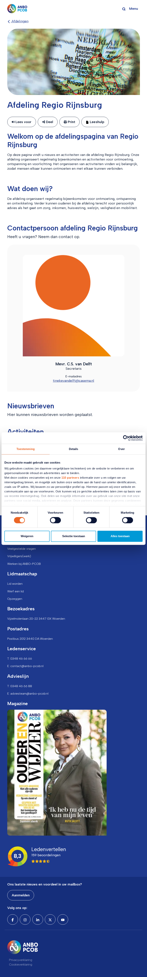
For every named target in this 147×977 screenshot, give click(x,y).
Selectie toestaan (73, 536)
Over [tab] (121, 449)
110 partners (70, 477)
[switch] (55, 520)
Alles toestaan (120, 536)
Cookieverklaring (20, 964)
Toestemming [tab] (25, 449)
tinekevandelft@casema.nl (73, 381)
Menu (133, 8)
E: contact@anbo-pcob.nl (25, 666)
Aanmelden (21, 895)
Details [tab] (73, 449)
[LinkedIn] (37, 919)
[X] (50, 919)
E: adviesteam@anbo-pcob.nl (27, 693)
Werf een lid (15, 591)
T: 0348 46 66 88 (19, 686)
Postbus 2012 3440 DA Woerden (30, 639)
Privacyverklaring (20, 960)
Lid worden (15, 583)
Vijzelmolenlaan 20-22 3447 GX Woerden (36, 618)
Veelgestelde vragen (21, 549)
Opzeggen (14, 599)
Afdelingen (20, 21)
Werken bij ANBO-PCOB (24, 564)
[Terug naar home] (17, 8)
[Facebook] (12, 919)
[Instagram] (25, 919)
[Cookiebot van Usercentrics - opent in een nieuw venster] (126, 438)
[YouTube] (62, 919)
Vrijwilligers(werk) (19, 556)
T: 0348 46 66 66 (19, 658)
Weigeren (27, 536)
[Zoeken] (123, 8)
